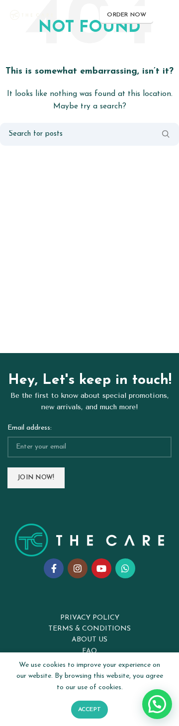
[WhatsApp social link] (125, 568)
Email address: (29, 428)
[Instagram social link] (78, 568)
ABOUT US (89, 639)
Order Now (126, 15)
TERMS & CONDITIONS (89, 629)
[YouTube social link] (101, 568)
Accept (89, 710)
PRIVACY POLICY (89, 618)
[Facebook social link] (54, 568)
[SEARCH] (165, 134)
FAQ (89, 651)
